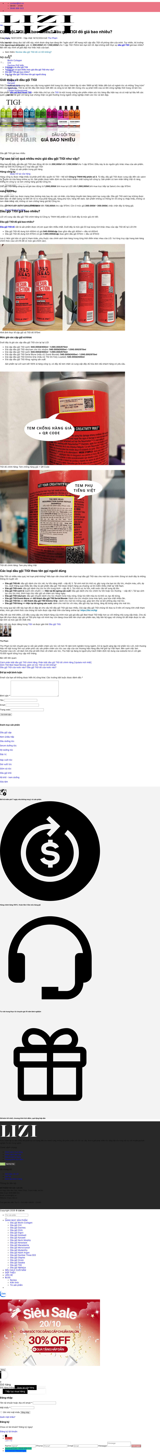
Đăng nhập (25, 1412)
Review (13, 1280)
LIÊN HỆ (9, 1275)
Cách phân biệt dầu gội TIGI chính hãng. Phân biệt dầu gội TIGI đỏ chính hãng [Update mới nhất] (46, 662)
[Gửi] (6, 188)
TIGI (1, 25)
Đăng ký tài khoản (8, 1431)
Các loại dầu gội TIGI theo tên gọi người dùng (25, 74)
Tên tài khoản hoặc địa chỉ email (16, 1403)
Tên (1, 700)
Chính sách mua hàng (13, 1152)
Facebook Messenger (15, 1451)
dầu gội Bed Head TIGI (21, 92)
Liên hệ (8, 1176)
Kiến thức (14, 1282)
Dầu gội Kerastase (18, 1242)
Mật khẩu (5, 1407)
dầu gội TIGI (123, 45)
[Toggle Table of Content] (2, 63)
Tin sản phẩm (16, 1285)
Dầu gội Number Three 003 (23, 1255)
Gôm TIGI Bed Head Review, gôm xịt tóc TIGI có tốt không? (28, 665)
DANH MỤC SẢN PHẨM (16, 1220)
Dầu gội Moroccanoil (20, 1247)
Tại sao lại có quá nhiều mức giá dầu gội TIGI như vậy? (29, 69)
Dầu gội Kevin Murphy (20, 1240)
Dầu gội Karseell (17, 1237)
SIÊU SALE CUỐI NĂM (15, 1270)
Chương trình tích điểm (14, 1159)
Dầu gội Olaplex (17, 1257)
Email (2, 705)
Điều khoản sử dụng (13, 1157)
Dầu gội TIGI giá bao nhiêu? (17, 72)
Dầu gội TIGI (54, 624)
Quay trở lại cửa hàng (20, 174)
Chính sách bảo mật (13, 1154)
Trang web (5, 709)
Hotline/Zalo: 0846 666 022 (18, 1448)
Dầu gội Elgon (16, 1232)
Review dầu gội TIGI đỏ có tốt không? (34, 52)
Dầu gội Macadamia (19, 1245)
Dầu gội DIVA (16, 1230)
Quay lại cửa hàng (25, 1387)
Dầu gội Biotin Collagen (21, 1222)
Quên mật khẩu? (7, 1417)
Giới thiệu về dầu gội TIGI (16, 67)
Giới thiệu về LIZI (12, 1174)
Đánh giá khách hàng (13, 1179)
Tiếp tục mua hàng (15, 1391)
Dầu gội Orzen (17, 1260)
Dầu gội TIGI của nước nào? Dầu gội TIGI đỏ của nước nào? (28, 667)
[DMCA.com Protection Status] (7, 1165)
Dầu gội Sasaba (17, 1262)
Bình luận (5, 695)
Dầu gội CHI (16, 1225)
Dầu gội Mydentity (19, 1250)
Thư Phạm (52, 38)
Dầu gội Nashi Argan (20, 1252)
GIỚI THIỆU (10, 1272)
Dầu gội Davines (18, 1227)
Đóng (3, 1370)
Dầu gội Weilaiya (18, 1267)
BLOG (7, 1277)
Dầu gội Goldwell (18, 1235)
